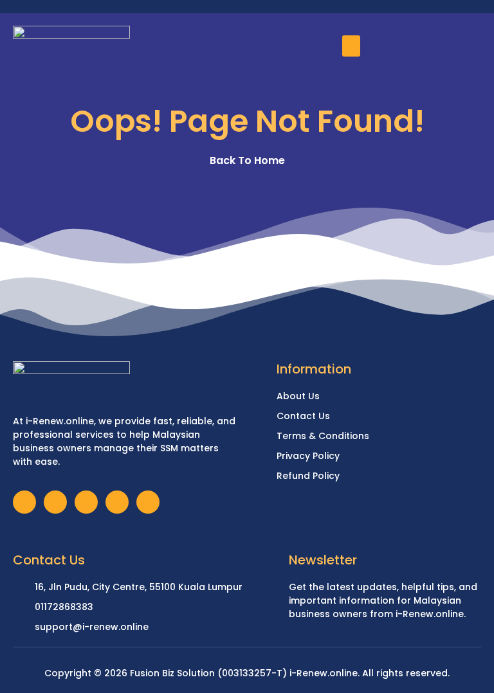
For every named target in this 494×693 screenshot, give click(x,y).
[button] (351, 46)
